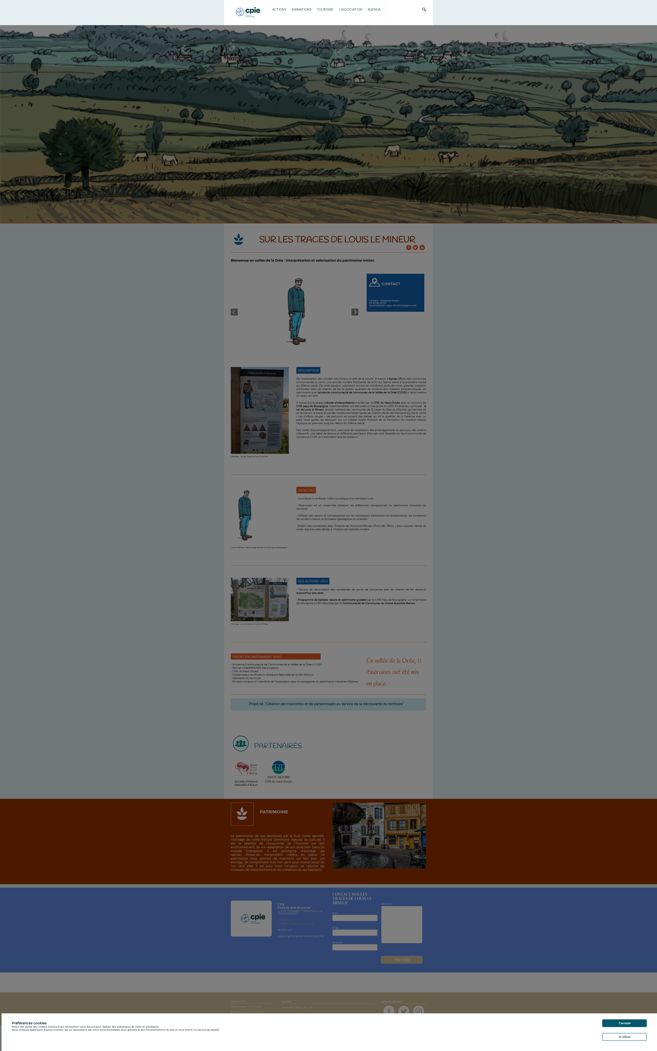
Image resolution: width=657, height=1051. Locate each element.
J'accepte (624, 1023)
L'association (350, 9)
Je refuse (624, 1036)
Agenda (374, 9)
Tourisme (325, 9)
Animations (301, 9)
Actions (279, 9)
